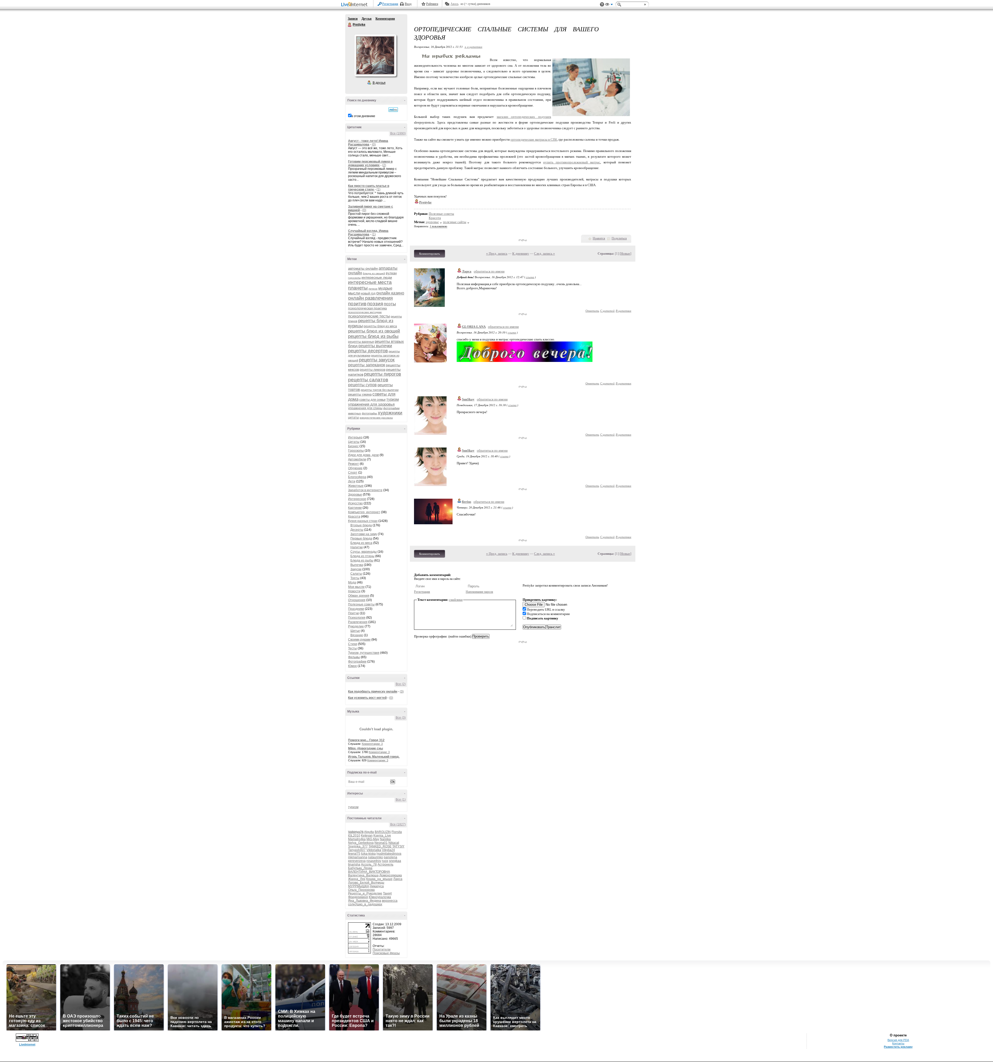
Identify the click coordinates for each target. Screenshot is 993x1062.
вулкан (391, 273)
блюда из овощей (374, 273)
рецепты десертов (368, 350)
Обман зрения (358, 595)
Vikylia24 (388, 850)
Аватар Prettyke (375, 55)
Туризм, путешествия (363, 653)
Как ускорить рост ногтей (367, 698)
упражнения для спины (365, 408)
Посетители (381, 949)
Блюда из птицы (362, 556)
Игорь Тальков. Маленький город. (374, 756)
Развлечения (357, 622)
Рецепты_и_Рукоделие (365, 893)
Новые (625, 253)
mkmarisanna (357, 857)
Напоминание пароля (479, 592)
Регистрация (390, 4)
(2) (384, 165)
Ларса (397, 879)
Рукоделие (356, 626)
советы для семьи (372, 399)
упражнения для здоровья (371, 404)
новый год (368, 293)
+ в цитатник (473, 47)
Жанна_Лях (356, 879)
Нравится (599, 238)
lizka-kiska (368, 853)
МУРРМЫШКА (358, 886)
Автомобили (357, 459)
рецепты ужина (360, 394)
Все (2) (401, 684)
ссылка (530, 277)
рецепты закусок (377, 359)
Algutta (369, 832)
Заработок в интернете (365, 490)
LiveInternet (355, 4)
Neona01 (381, 843)
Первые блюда (361, 538)
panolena (390, 857)
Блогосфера (357, 477)
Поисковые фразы (386, 953)
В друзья (379, 83)
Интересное (357, 499)
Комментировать (429, 253)
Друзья (367, 18)
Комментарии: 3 (372, 743)
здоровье (432, 222)
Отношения (356, 600)
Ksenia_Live (382, 835)
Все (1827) (398, 824)
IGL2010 (354, 835)
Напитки (356, 547)
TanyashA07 (357, 850)
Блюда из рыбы (361, 560)
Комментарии (385, 18)
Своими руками (359, 639)
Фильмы (354, 657)
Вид (609, 5)
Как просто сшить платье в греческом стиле (368, 187)
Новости (354, 591)
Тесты (352, 648)
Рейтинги (432, 4)
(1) (378, 189)
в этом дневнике (363, 116)
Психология (356, 617)
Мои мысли (356, 587)
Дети (351, 481)
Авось (454, 4)
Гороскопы (356, 450)
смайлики (456, 600)
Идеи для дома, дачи (363, 455)
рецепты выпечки (375, 346)
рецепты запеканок (366, 365)
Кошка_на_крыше (379, 879)
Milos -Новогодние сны (365, 748)
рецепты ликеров (372, 369)
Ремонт (353, 464)
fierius (466, 502)
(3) (402, 691)
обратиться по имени (489, 271)
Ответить (592, 311)
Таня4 (387, 893)
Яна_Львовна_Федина (364, 900)
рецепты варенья (361, 342)
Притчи (353, 613)
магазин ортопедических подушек (524, 117)
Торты (354, 578)
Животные (356, 486)
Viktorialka (373, 850)
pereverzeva (357, 861)
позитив (357, 303)
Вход (408, 4)
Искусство (355, 503)
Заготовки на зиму (363, 534)
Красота (354, 516)
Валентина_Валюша (363, 875)
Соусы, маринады (363, 551)
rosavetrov (373, 861)
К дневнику (520, 253)
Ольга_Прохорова (361, 890)
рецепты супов (362, 385)
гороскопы (354, 277)
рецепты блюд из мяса (380, 326)
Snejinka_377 (358, 846)
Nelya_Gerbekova (361, 843)
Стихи (352, 644)
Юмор (352, 666)
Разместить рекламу (898, 1046)
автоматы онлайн (363, 268)
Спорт (352, 472)
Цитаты (353, 442)
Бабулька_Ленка (360, 868)
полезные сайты (454, 222)
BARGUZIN (383, 832)
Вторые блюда (361, 525)
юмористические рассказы (376, 417)
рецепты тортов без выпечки (379, 389)
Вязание (356, 635)
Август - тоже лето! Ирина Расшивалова (368, 142)
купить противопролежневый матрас (571, 162)
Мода (352, 582)
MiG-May (372, 839)
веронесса (389, 900)
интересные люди (377, 277)
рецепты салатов (368, 379)
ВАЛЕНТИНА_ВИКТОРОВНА (369, 872)
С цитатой (607, 311)
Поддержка (602, 4)
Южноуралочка (380, 897)
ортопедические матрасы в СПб (533, 139)
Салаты (356, 573)
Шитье (355, 631)
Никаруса (377, 886)
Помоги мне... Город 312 (366, 740)
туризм (392, 399)
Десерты (356, 530)
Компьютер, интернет (364, 512)
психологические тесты (369, 316)
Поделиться (619, 238)
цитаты (353, 417)
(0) (374, 144)
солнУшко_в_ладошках (365, 904)
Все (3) (401, 717)
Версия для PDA (898, 1040)
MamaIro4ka (357, 839)
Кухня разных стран (363, 521)
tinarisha (354, 864)
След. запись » (544, 253)
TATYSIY (398, 846)
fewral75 (354, 853)
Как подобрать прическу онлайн (372, 691)
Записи (353, 18)
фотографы (369, 413)
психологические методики (365, 312)
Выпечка (356, 565)
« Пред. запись (496, 253)
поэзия (375, 303)
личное (373, 288)
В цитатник (623, 311)
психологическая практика (367, 308)
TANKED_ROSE (380, 846)
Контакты (898, 1043)
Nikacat (393, 843)
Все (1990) (398, 133)
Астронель (385, 864)
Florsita (397, 832)
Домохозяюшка (390, 875)
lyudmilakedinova (389, 853)
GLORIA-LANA (474, 327)
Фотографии (357, 661)
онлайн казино (390, 293)
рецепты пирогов (382, 374)
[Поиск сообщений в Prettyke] (393, 109)
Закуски (356, 569)
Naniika (385, 839)
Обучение (355, 468)
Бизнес (353, 446)
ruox (385, 861)
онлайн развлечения (370, 298)
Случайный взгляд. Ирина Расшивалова (368, 232)
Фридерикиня (358, 897)
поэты (390, 303)
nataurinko (375, 857)
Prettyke (350, 25)
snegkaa (395, 861)
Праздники (356, 609)
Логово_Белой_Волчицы (366, 882)
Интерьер (355, 437)
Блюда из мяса (361, 543)
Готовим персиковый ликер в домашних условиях (370, 163)
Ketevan (367, 835)
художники (390, 412)
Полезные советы (361, 604)
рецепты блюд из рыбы (373, 336)
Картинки (355, 508)
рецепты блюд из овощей (374, 331)
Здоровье (355, 494)
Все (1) (401, 799)
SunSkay (468, 399)
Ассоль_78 (369, 864)
